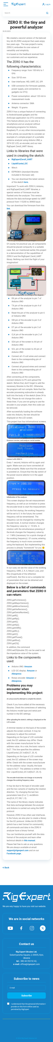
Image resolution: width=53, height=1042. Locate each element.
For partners (26, 1029)
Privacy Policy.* (35, 1009)
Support (28, 1023)
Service (36, 1023)
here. (26, 182)
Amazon (28, 666)
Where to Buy (45, 1023)
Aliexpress (16, 674)
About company (8, 1023)
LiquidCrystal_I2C (20, 163)
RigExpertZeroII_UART (22, 159)
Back (6, 867)
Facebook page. (14, 853)
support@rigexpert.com (18, 850)
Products (20, 1023)
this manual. (30, 840)
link (8, 208)
